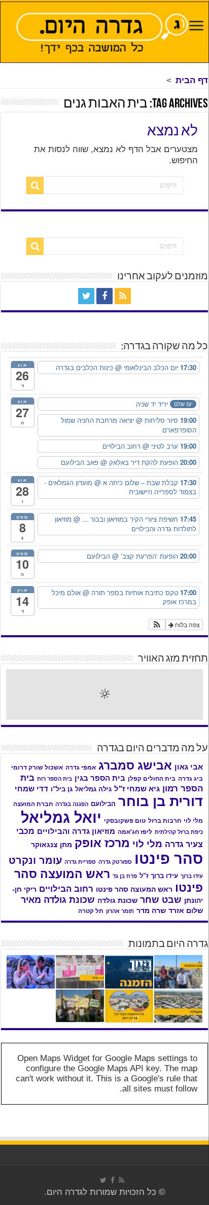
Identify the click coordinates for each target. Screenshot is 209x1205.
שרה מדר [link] (151, 911)
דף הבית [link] (192, 80)
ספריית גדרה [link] (80, 862)
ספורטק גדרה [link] (115, 862)
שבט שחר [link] (161, 900)
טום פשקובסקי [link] (125, 820)
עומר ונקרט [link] (35, 860)
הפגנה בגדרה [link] (71, 804)
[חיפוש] (35, 185)
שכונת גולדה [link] (117, 900)
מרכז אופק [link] (102, 843)
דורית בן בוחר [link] (160, 801)
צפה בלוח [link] (186, 624)
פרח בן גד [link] (125, 876)
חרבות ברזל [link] (164, 820)
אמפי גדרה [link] (80, 767)
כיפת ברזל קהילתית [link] (179, 832)
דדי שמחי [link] (31, 789)
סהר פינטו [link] (168, 858)
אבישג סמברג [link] (135, 765)
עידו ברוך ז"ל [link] (159, 876)
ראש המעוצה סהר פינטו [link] (134, 889)
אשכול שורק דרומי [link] (37, 767)
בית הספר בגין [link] (100, 778)
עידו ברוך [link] (192, 876)
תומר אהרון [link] (120, 911)
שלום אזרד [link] (185, 910)
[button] (157, 624)
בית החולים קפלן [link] (152, 778)
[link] (196, 26)
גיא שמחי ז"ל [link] (137, 788)
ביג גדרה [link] (190, 778)
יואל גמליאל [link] (61, 818)
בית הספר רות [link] (54, 779)
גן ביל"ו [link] (62, 789)
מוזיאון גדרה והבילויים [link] (76, 831)
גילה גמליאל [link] (93, 789)
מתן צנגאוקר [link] (51, 845)
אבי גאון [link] (189, 767)
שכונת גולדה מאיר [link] (58, 900)
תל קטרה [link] (90, 911)
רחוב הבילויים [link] (66, 889)
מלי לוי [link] (147, 843)
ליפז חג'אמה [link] (135, 831)
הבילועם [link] (103, 804)
